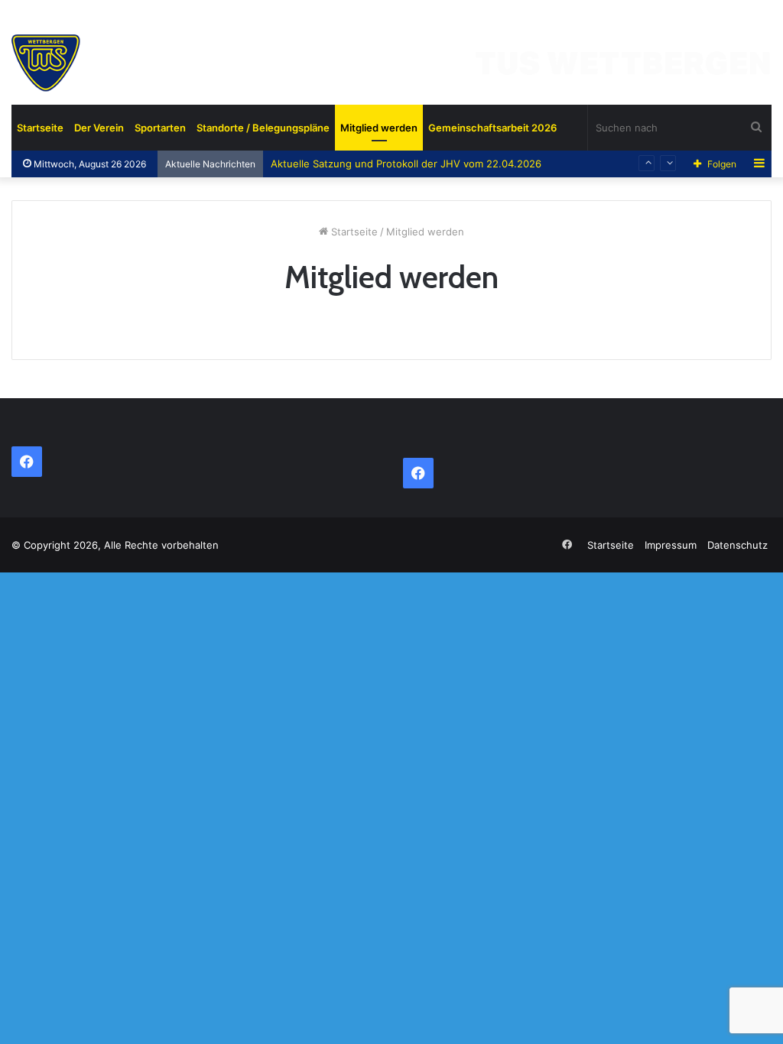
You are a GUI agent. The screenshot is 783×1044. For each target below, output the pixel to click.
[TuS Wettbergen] (391, 69)
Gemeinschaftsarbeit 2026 (492, 128)
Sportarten (160, 128)
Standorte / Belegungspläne (263, 128)
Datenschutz (737, 545)
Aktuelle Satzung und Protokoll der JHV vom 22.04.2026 (406, 163)
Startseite (40, 128)
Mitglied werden (378, 128)
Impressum (671, 545)
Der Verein (99, 128)
